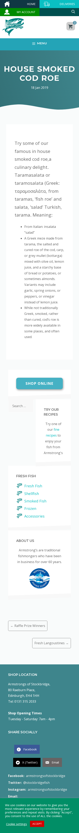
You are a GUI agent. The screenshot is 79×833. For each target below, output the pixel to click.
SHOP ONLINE (39, 383)
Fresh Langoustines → (51, 643)
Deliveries (67, 4)
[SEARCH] (59, 12)
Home (31, 4)
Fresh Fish (33, 485)
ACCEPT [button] (37, 824)
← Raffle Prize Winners (27, 625)
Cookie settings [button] (16, 824)
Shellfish (31, 493)
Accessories (34, 516)
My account (26, 12)
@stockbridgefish (29, 782)
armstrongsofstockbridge (36, 776)
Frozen (30, 508)
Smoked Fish (35, 501)
